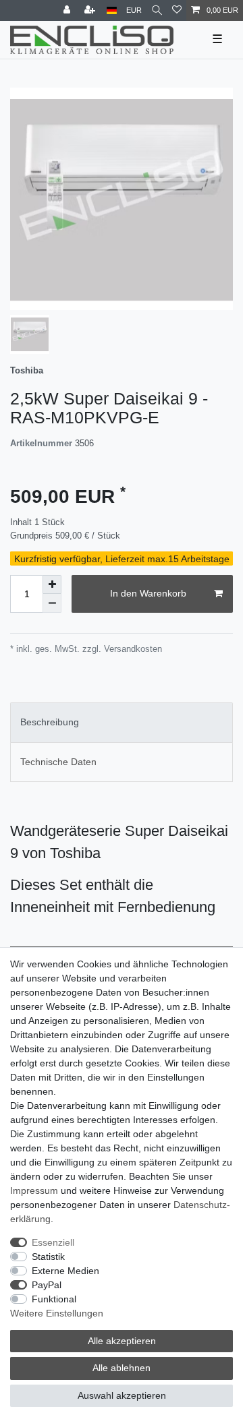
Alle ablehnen (121, 1367)
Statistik (48, 1256)
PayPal (46, 1284)
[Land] (112, 10)
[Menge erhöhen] (52, 584)
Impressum (34, 1190)
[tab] (121, 722)
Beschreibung (49, 722)
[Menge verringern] (52, 603)
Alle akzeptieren (122, 1340)
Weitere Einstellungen (56, 1313)
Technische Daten (58, 761)
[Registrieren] (91, 10)
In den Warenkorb (148, 593)
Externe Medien (65, 1270)
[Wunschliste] (176, 10)
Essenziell (53, 1242)
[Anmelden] (68, 10)
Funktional (54, 1299)
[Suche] (156, 10)
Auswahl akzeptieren (122, 1395)
